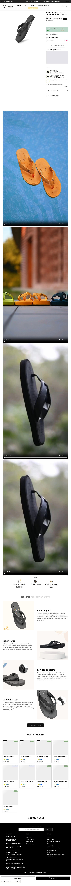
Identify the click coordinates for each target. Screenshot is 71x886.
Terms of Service (30, 839)
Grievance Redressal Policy (53, 848)
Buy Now (52, 878)
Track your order (30, 843)
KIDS (32, 5)
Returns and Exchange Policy (54, 841)
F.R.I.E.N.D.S (33, 8)
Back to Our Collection (36, 725)
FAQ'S (48, 852)
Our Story (49, 837)
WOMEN (19, 5)
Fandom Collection (43, 5)
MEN (26, 5)
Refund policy (29, 841)
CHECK (66, 40)
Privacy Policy (50, 846)
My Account (29, 837)
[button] (49, 17)
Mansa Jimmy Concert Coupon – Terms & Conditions (56, 855)
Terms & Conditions (51, 850)
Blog (48, 843)
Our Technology (50, 839)
